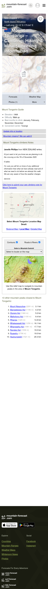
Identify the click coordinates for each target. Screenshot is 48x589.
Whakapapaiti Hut (17, 323)
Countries (6, 541)
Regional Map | (12, 229)
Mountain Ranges (10, 545)
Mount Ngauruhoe (17, 306)
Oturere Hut (15, 313)
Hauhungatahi (16, 336)
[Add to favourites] (40, 19)
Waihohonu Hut (16, 316)
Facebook (31, 541)
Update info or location (12, 131)
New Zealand (10, 18)
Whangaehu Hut (17, 326)
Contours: (11, 242)
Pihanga (13, 319)
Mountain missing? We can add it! (17, 136)
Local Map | (25, 229)
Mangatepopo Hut (17, 309)
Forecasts (13, 96)
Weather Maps (8, 549)
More (34, 102)
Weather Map (35, 96)
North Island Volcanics (14, 22)
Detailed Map (36, 229)
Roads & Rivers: (31, 242)
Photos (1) (13, 102)
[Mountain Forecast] (14, 5)
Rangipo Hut (15, 330)
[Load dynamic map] (24, 74)
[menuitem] (13, 97)
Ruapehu (14, 333)
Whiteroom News (10, 554)
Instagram (31, 545)
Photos (5, 558)
